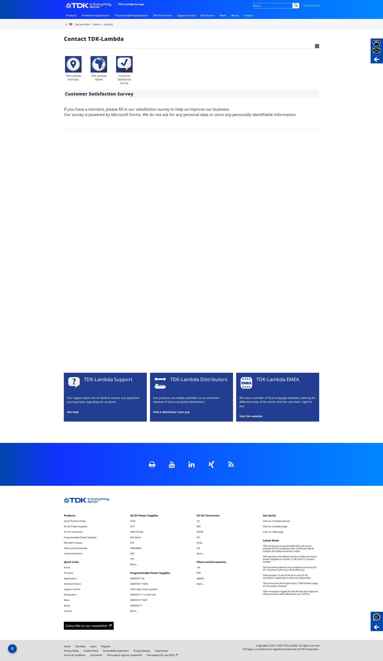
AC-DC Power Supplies (75, 526)
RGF (199, 572)
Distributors (207, 15)
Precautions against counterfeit (124, 655)
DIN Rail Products (73, 542)
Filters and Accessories (75, 548)
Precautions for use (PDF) (161, 655)
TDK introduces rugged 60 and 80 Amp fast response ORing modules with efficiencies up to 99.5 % (290, 592)
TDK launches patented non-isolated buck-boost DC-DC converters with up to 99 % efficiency (290, 568)
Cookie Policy (91, 650)
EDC (199, 526)
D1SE (132, 520)
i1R (198, 567)
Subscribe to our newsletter (87, 626)
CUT (132, 526)
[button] (377, 50)
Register (106, 646)
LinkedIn (191, 464)
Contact (248, 15)
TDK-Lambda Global (99, 77)
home (96, 24)
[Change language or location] (72, 24)
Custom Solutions (73, 553)
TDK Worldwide (311, 5)
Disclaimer (96, 655)
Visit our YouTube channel (276, 520)
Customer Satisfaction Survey (124, 79)
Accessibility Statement (116, 650)
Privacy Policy (71, 650)
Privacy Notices (141, 650)
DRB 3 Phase (136, 531)
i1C (198, 520)
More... (134, 564)
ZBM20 (200, 578)
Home (67, 567)
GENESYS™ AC (137, 578)
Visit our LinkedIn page (275, 526)
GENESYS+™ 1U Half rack (143, 594)
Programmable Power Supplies (80, 537)
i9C (198, 537)
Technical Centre (162, 15)
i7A (198, 548)
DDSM (200, 531)
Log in (93, 646)
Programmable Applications (131, 15)
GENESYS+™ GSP (138, 599)
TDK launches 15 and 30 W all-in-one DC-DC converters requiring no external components (287, 576)
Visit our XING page (273, 531)
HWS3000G (135, 548)
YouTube (171, 464)
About (235, 15)
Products (71, 15)
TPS (132, 558)
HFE (132, 553)
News (223, 15)
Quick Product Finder (75, 520)
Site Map (80, 646)
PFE (132, 542)
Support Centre (186, 15)
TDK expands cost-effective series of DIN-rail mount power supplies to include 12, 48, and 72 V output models (290, 559)
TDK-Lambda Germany (73, 77)
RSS (231, 464)
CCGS (199, 542)
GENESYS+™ (136, 605)
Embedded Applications (96, 15)
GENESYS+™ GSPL (139, 583)
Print (152, 464)
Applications (70, 578)
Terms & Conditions (75, 655)
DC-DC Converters (73, 531)
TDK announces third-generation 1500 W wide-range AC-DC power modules (290, 584)
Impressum (161, 650)
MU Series (135, 537)
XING (211, 464)
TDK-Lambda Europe (131, 4)
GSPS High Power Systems (144, 589)
